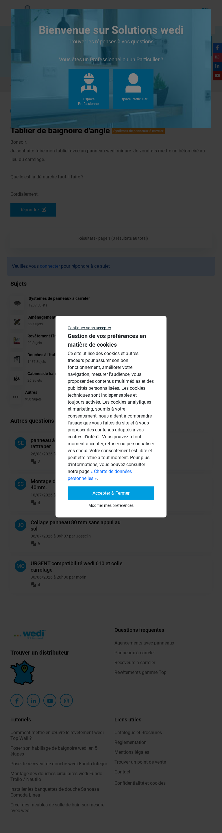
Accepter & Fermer (111, 493)
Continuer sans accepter (89, 327)
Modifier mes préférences (111, 505)
